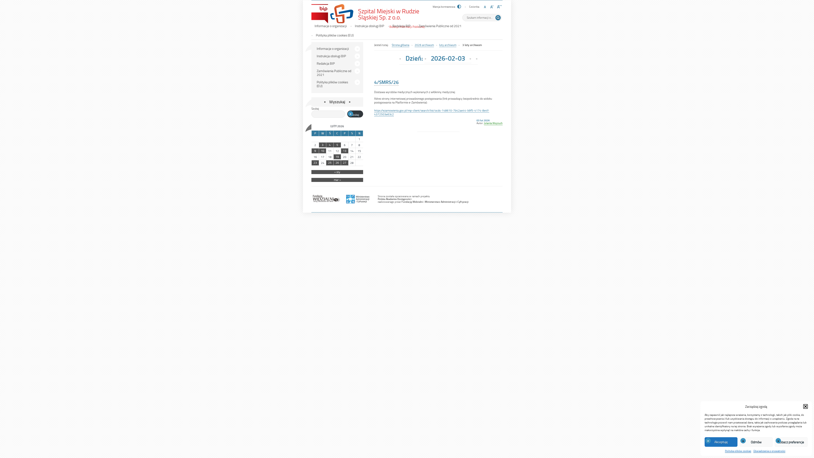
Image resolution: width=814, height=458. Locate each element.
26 (337, 163)
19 (337, 157)
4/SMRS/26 (386, 82)
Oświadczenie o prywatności (769, 451)
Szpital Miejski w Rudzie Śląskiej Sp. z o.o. (393, 14)
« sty (337, 172)
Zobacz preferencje (791, 442)
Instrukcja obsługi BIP (369, 26)
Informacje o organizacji (331, 26)
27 (344, 163)
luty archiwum (447, 45)
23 (315, 163)
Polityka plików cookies (738, 451)
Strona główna (400, 45)
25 (330, 163)
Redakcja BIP (401, 26)
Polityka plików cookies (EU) (335, 35)
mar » (337, 180)
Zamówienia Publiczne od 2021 (440, 26)
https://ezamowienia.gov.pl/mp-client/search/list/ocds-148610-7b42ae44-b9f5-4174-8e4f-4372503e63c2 (431, 112)
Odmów (756, 442)
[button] (805, 406)
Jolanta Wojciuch (493, 123)
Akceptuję (721, 442)
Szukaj (315, 108)
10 (322, 151)
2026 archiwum (424, 45)
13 (344, 151)
